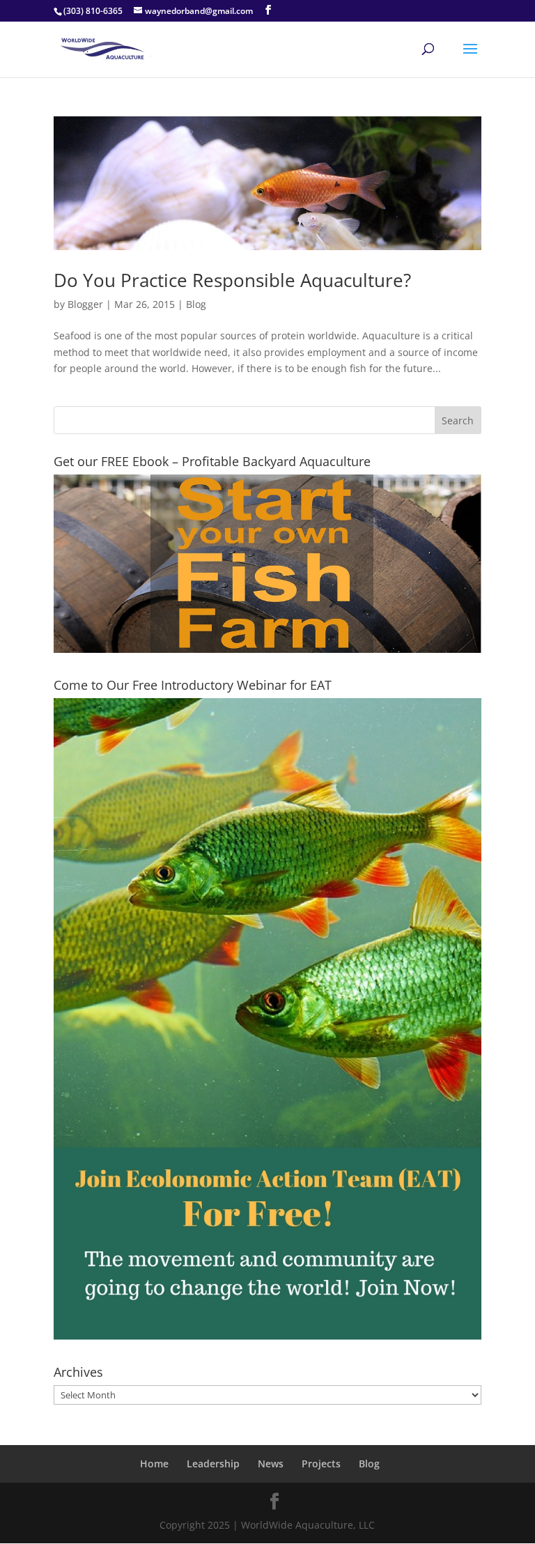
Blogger (85, 304)
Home (154, 1463)
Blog (196, 304)
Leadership (213, 1463)
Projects (321, 1463)
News (271, 1463)
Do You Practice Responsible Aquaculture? (232, 280)
